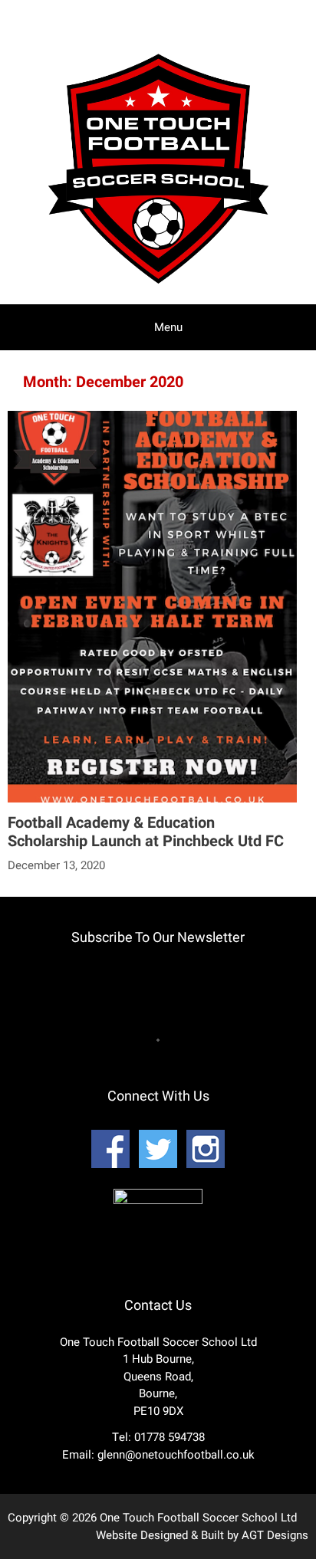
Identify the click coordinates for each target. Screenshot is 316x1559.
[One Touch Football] (158, 287)
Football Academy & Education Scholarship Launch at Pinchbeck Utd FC (146, 832)
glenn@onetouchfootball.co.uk (176, 1454)
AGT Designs (275, 1535)
